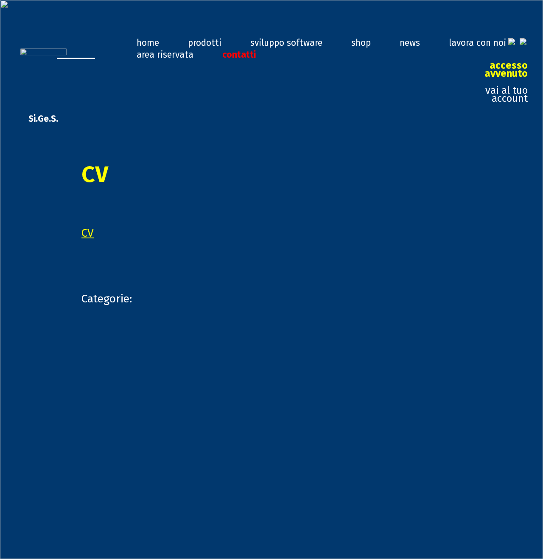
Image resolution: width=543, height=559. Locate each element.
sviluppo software (286, 42)
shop (361, 42)
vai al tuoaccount (506, 82)
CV (87, 233)
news (410, 42)
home (148, 42)
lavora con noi (477, 42)
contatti (239, 54)
